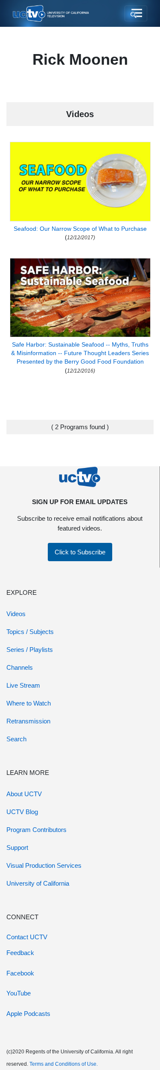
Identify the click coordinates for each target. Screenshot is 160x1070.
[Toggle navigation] (136, 14)
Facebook (20, 973)
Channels (19, 667)
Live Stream (23, 685)
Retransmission (28, 721)
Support (17, 847)
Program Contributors (36, 829)
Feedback (20, 952)
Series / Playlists (29, 649)
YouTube (18, 993)
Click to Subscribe (80, 552)
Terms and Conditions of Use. (63, 1064)
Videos (16, 613)
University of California (37, 883)
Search (16, 739)
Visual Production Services (43, 865)
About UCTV (24, 793)
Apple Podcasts (28, 1013)
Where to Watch (28, 703)
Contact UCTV (26, 937)
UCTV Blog (22, 811)
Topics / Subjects (30, 631)
